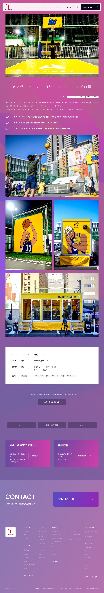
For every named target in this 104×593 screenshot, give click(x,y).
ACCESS (25, 561)
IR (61, 7)
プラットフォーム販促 (57, 538)
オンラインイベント (56, 531)
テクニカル (55, 376)
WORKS (37, 7)
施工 (47, 376)
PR (52, 546)
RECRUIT (42, 551)
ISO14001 (37, 588)
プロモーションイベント (76, 97)
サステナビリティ (89, 536)
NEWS (57, 7)
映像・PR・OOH (92, 97)
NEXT (82, 425)
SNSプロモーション (56, 535)
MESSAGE (26, 554)
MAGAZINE (44, 7)
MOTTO (86, 550)
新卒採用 (41, 554)
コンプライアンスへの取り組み (49, 588)
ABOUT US (24, 7)
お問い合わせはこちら (52, 402)
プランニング (39, 376)
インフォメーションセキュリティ (65, 588)
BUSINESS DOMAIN (41, 535)
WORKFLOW (42, 543)
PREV (21, 425)
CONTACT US (28, 576)
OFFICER (26, 557)
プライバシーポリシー (79, 588)
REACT (86, 569)
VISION (25, 535)
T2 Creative (88, 547)
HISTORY (26, 568)
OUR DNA (26, 538)
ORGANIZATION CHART (29, 565)
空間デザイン (71, 376)
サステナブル (69, 544)
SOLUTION (41, 539)
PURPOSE (26, 531)
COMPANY (51, 7)
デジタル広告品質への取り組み (93, 588)
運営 (62, 376)
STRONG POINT (42, 531)
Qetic (86, 554)
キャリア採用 (42, 557)
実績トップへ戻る (52, 425)
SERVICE (31, 7)
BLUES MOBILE (88, 557)
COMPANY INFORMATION (27, 550)
